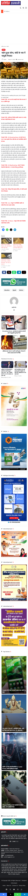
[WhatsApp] (18, 841)
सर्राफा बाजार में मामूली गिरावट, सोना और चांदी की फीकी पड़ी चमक (6, 246)
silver (21, 290)
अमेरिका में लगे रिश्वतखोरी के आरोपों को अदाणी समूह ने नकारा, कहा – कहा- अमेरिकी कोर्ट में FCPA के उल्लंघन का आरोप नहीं (7, 372)
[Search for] (23, 8)
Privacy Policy (22, 885)
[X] (12, 841)
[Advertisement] (14, 28)
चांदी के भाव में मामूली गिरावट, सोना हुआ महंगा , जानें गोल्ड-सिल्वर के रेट (18, 246)
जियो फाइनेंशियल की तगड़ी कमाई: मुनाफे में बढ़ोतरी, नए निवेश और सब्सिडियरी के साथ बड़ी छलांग (20, 372)
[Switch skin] (20, 8)
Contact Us (15, 885)
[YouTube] (14, 841)
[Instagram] (16, 841)
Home (4, 46)
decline (7, 290)
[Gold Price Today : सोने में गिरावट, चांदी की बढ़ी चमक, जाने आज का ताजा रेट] (6, 256)
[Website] (14, 310)
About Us (9, 885)
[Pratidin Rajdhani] (11, 3)
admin (5, 59)
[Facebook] (10, 841)
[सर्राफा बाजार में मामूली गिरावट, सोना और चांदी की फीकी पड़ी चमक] (6, 241)
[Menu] (26, 8)
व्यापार (8, 46)
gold (14, 290)
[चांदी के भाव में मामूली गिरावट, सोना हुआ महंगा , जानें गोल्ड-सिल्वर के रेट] (18, 241)
